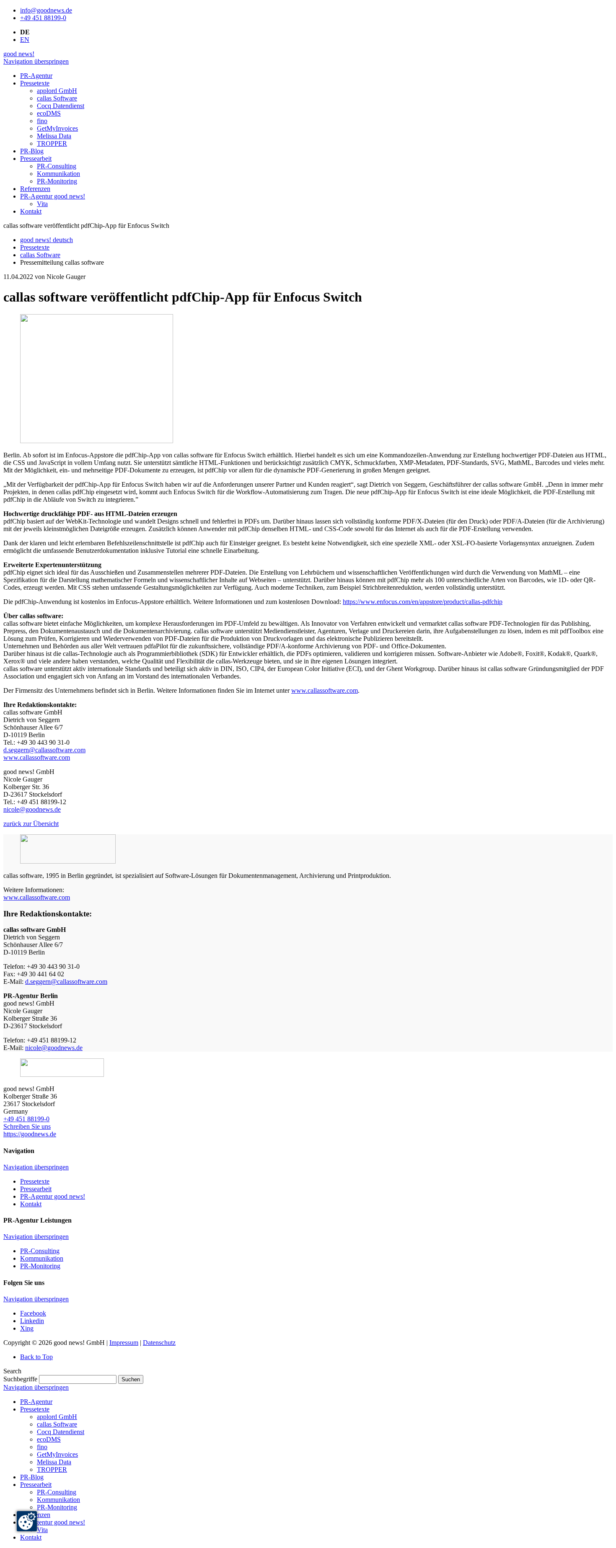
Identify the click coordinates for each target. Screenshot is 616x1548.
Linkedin (32, 1320)
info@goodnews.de (46, 10)
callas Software (40, 254)
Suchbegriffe (20, 1379)
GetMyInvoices (57, 1454)
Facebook (33, 1313)
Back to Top (36, 1356)
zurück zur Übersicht (31, 823)
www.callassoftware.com (324, 690)
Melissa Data (54, 1461)
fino (42, 1446)
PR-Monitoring (40, 1265)
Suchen (131, 1379)
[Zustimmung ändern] (27, 1521)
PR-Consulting (40, 1250)
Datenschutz (159, 1342)
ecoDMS (49, 1439)
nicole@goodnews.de (32, 809)
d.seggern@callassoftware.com (44, 749)
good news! (18, 53)
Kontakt (30, 1203)
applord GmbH (57, 1416)
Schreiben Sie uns (27, 1126)
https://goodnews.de (29, 1134)
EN (24, 39)
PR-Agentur (36, 1401)
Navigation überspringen (36, 61)
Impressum (123, 1342)
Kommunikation (41, 1258)
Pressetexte (34, 247)
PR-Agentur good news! (52, 1196)
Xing (27, 1328)
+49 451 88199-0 (43, 17)
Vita (42, 1529)
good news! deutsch (46, 239)
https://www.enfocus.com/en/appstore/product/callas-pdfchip (422, 601)
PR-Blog (32, 1477)
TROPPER (52, 1469)
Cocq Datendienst (60, 1431)
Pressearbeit (36, 1188)
